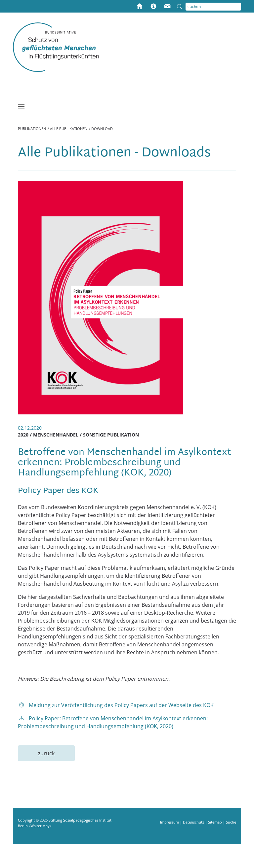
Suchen (181, 7)
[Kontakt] (167, 7)
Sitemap (215, 822)
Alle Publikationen (68, 128)
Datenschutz (194, 822)
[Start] (139, 7)
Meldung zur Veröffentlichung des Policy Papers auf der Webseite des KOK (121, 705)
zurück (46, 753)
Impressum (170, 822)
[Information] (153, 7)
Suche (231, 822)
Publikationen (32, 128)
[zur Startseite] (56, 46)
